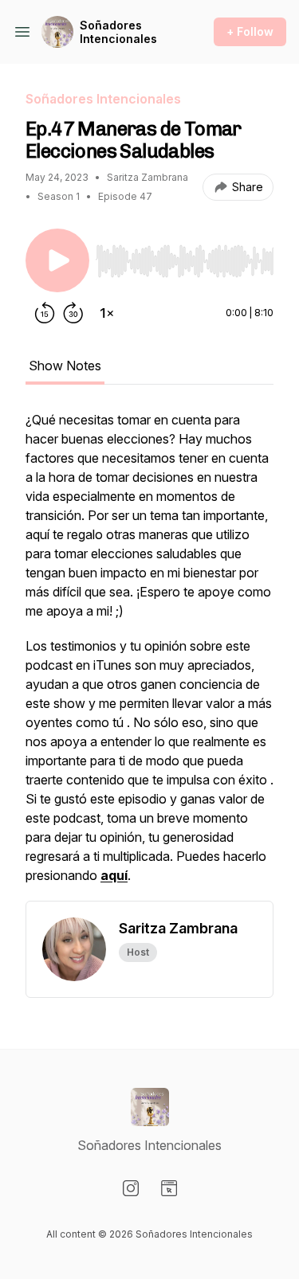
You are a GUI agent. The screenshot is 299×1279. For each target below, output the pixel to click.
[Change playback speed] (107, 313)
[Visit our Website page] (169, 1188)
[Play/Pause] (57, 260)
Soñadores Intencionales (118, 32)
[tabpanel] (149, 655)
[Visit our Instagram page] (131, 1188)
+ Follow (249, 31)
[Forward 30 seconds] (73, 313)
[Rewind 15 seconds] (44, 313)
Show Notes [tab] (65, 366)
